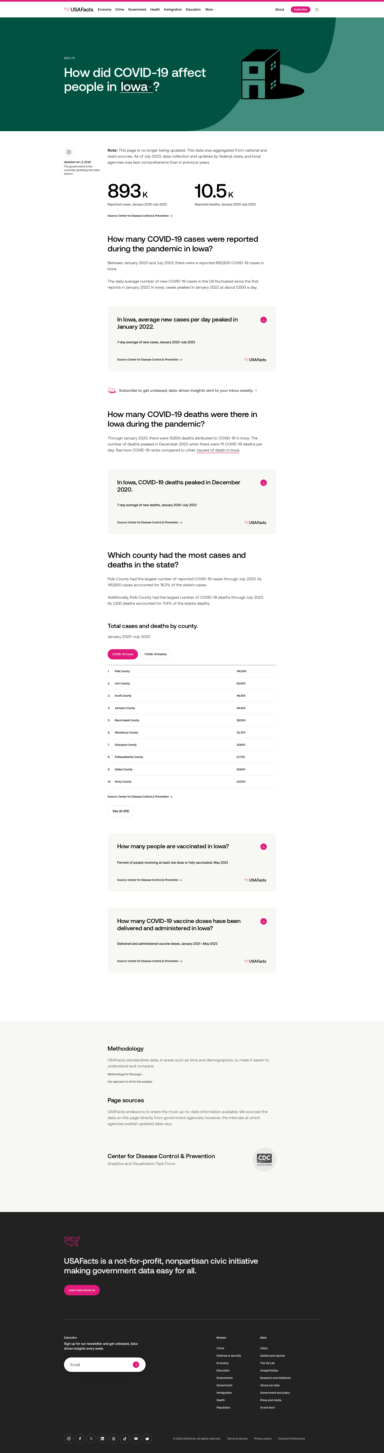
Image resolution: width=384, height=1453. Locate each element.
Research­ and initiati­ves (275, 1377)
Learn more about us (82, 1290)
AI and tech (267, 1407)
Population (223, 1407)
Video (264, 1348)
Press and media (270, 1400)
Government (137, 9)
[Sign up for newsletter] (136, 1364)
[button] (136, 86)
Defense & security (229, 1355)
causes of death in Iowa (218, 450)
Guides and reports (272, 1355)
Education (193, 9)
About (279, 9)
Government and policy (275, 1392)
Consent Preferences (291, 1438)
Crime (119, 9)
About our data (270, 1385)
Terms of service (237, 1438)
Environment (225, 1377)
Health (155, 9)
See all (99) (121, 811)
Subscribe (300, 9)
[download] (263, 320)
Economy (104, 9)
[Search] (317, 9)
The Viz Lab (267, 1363)
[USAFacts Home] (78, 9)
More (209, 9)
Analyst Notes (269, 1370)
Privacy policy (263, 1438)
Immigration (173, 9)
